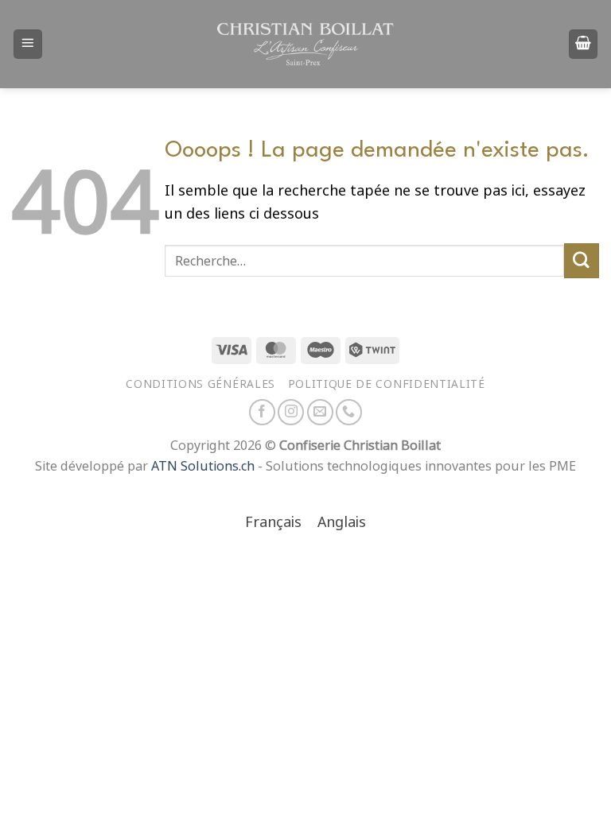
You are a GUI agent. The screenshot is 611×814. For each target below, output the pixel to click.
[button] (28, 43)
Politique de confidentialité (386, 384)
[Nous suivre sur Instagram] (291, 412)
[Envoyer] (581, 260)
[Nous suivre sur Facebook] (262, 412)
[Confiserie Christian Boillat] (305, 43)
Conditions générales (200, 384)
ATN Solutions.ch (203, 466)
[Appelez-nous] (349, 412)
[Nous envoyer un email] (320, 412)
